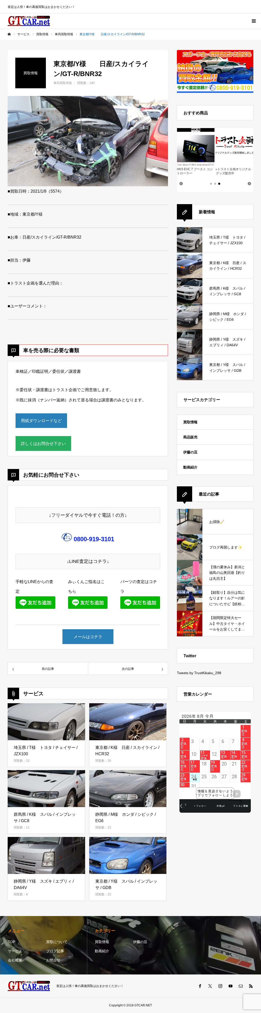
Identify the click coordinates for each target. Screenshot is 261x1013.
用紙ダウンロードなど (41, 420)
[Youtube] (230, 986)
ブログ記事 (55, 951)
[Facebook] (199, 986)
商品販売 (190, 437)
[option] (88, 141)
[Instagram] (220, 986)
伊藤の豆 (190, 452)
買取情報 (190, 422)
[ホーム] (9, 34)
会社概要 (15, 960)
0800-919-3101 (94, 539)
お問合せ (53, 960)
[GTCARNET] (29, 21)
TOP (11, 942)
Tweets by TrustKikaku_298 (199, 673)
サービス (15, 951)
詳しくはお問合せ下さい (43, 443)
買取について (57, 942)
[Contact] (240, 986)
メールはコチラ (88, 637)
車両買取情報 (63, 83)
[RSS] (250, 986)
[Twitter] (210, 986)
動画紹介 (190, 467)
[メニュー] (253, 21)
